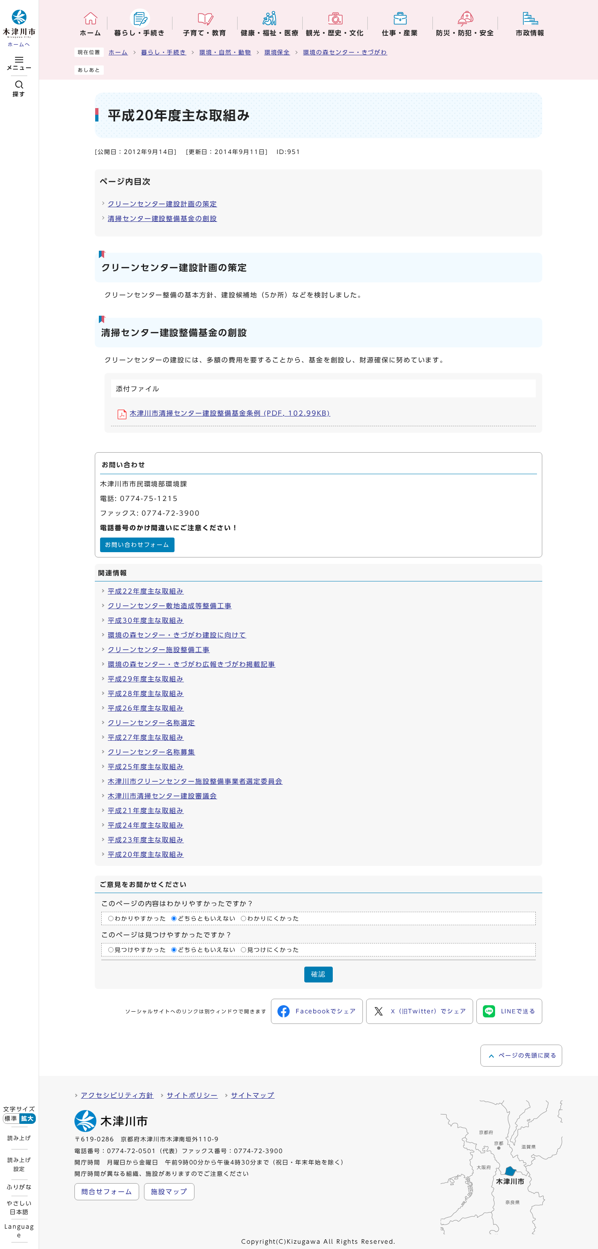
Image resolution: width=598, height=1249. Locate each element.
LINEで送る (518, 1011)
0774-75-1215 (149, 498)
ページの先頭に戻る (528, 1055)
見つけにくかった (273, 950)
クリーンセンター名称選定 (151, 723)
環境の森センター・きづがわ (345, 52)
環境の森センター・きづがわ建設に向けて (177, 635)
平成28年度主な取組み (146, 693)
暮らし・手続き (163, 52)
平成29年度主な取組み (146, 679)
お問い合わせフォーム (137, 545)
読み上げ (19, 1138)
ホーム (118, 52)
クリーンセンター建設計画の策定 (162, 204)
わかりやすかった (140, 918)
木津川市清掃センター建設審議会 (162, 796)
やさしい (20, 1207)
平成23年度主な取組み (146, 840)
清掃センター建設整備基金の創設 (162, 218)
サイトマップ (253, 1095)
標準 (10, 1118)
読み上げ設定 (19, 1164)
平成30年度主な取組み (146, 620)
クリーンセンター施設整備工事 (159, 649)
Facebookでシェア (326, 1011)
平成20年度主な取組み (146, 854)
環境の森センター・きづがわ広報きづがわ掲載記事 (191, 664)
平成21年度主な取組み (146, 810)
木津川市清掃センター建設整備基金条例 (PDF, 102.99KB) (230, 413)
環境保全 (277, 52)
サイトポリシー (192, 1095)
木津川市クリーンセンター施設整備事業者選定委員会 (195, 781)
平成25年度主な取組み (146, 766)
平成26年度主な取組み (146, 708)
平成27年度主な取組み (146, 737)
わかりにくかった (273, 918)
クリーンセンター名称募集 (151, 752)
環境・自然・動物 (225, 52)
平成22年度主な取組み (146, 591)
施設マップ (169, 1191)
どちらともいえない (207, 918)
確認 (318, 974)
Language (19, 1231)
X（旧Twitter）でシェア (429, 1011)
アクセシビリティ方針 (117, 1095)
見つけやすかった (140, 950)
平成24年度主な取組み (146, 825)
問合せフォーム (106, 1191)
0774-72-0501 (131, 1151)
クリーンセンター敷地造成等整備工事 (170, 606)
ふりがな (20, 1187)
